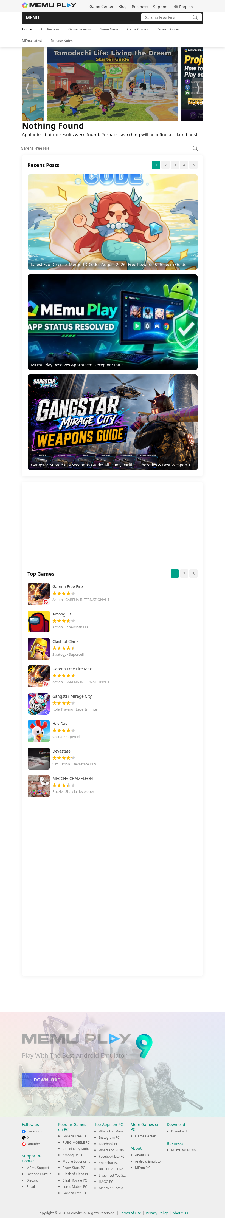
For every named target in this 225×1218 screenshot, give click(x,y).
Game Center (101, 6)
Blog (123, 6)
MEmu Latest (32, 40)
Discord (32, 1180)
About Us (142, 1155)
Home (27, 29)
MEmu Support (37, 1167)
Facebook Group (38, 1174)
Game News (109, 29)
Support (160, 6)
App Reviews (50, 29)
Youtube (33, 1144)
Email (30, 1186)
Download (179, 1131)
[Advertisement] (112, 528)
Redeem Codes (168, 29)
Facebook (34, 1131)
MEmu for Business (186, 1150)
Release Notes (62, 40)
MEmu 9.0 (142, 1167)
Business (140, 6)
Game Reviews (79, 29)
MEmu (49, 5)
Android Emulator (148, 1161)
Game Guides (137, 29)
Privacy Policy (157, 1212)
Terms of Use (130, 1212)
